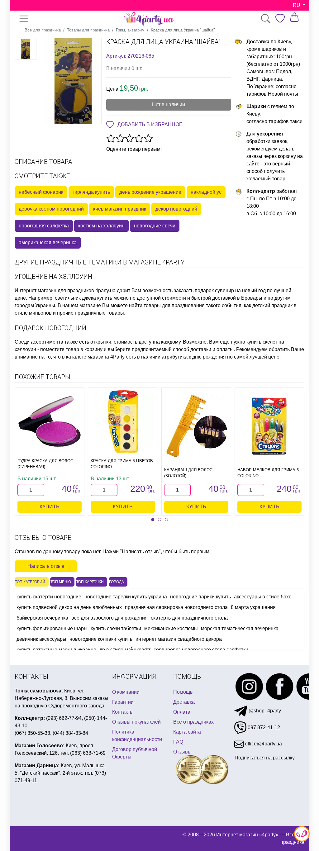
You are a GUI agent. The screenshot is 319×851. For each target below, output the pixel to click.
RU (297, 5)
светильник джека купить (83, 298)
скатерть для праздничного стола (189, 617)
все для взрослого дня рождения (109, 617)
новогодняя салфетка (44, 225)
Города (116, 582)
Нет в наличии (168, 104)
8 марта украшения (253, 607)
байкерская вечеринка (42, 617)
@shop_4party (264, 710)
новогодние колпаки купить (100, 639)
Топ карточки (90, 582)
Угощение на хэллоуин (53, 276)
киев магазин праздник (119, 209)
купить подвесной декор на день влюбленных (69, 607)
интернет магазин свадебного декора (179, 639)
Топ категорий (30, 582)
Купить (50, 506)
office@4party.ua (263, 743)
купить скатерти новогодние (49, 596)
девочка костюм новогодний (51, 209)
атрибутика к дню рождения (194, 356)
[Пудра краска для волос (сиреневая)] (49, 421)
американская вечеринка (48, 242)
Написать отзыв (45, 566)
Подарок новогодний (50, 328)
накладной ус (206, 192)
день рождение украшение (150, 192)
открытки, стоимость (113, 342)
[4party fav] (280, 18)
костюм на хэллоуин (101, 225)
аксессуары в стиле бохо (263, 596)
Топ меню (60, 582)
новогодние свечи (154, 225)
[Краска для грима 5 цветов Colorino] (123, 421)
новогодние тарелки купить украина (125, 596)
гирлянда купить (91, 192)
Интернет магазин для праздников (54, 290)
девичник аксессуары (41, 639)
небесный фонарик (41, 192)
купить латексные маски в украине (56, 649)
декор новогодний (176, 209)
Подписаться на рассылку (265, 757)
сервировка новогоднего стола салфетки (201, 649)
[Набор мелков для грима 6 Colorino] (269, 426)
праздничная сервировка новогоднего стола (176, 607)
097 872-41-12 (263, 727)
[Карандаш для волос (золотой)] (196, 426)
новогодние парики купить (200, 596)
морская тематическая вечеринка (240, 628)
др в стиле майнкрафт (124, 649)
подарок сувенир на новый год (230, 290)
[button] (152, 519)
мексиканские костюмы (171, 628)
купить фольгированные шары (52, 628)
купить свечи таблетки (116, 628)
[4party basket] (294, 17)
